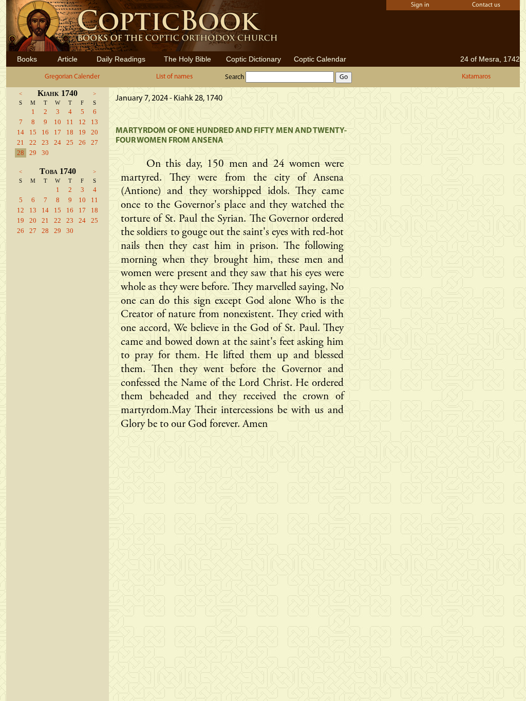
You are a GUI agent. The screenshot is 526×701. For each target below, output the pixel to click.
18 (69, 132)
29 (32, 153)
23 (45, 142)
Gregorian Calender (72, 76)
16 (45, 132)
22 (32, 142)
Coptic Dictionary (253, 59)
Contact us (486, 5)
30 (45, 153)
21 (20, 142)
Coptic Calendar (320, 59)
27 (94, 142)
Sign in (420, 5)
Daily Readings (121, 59)
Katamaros (476, 76)
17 (57, 132)
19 (82, 132)
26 (82, 142)
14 (20, 132)
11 (69, 122)
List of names (174, 76)
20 (94, 132)
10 (57, 122)
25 (69, 142)
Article (68, 59)
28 (20, 153)
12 (82, 122)
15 (32, 132)
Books (27, 59)
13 (94, 122)
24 (57, 142)
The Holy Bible (187, 59)
